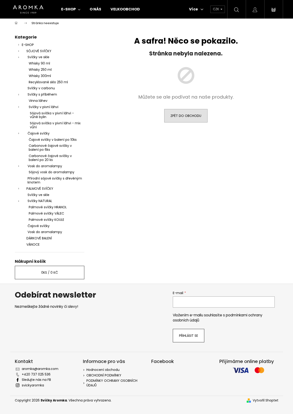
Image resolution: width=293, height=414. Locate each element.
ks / (49, 272)
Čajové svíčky (39, 133)
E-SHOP (28, 44)
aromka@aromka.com (40, 368)
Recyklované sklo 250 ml (48, 82)
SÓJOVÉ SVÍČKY (38, 51)
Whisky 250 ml (40, 69)
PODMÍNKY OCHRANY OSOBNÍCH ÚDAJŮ (111, 382)
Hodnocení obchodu (103, 369)
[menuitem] (71, 9)
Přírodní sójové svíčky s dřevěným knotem (55, 180)
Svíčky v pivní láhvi (43, 107)
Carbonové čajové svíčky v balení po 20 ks (50, 158)
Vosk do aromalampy (45, 166)
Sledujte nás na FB (36, 379)
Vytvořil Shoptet (265, 400)
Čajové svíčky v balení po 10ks (53, 139)
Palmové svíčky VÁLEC (46, 213)
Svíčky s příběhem (42, 94)
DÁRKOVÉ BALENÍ (39, 238)
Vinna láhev (38, 100)
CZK (216, 9)
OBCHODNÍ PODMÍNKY (103, 375)
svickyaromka (33, 385)
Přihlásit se (188, 335)
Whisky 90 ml (39, 63)
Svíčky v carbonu (41, 88)
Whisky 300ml (40, 76)
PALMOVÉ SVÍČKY (39, 188)
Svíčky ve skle (38, 57)
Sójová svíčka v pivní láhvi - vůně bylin (52, 115)
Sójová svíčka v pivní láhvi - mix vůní (55, 125)
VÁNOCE (33, 244)
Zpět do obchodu (185, 115)
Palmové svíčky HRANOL (48, 207)
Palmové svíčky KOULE (46, 219)
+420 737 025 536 (36, 374)
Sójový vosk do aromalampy (51, 172)
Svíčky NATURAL (40, 201)
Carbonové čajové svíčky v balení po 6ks (50, 147)
